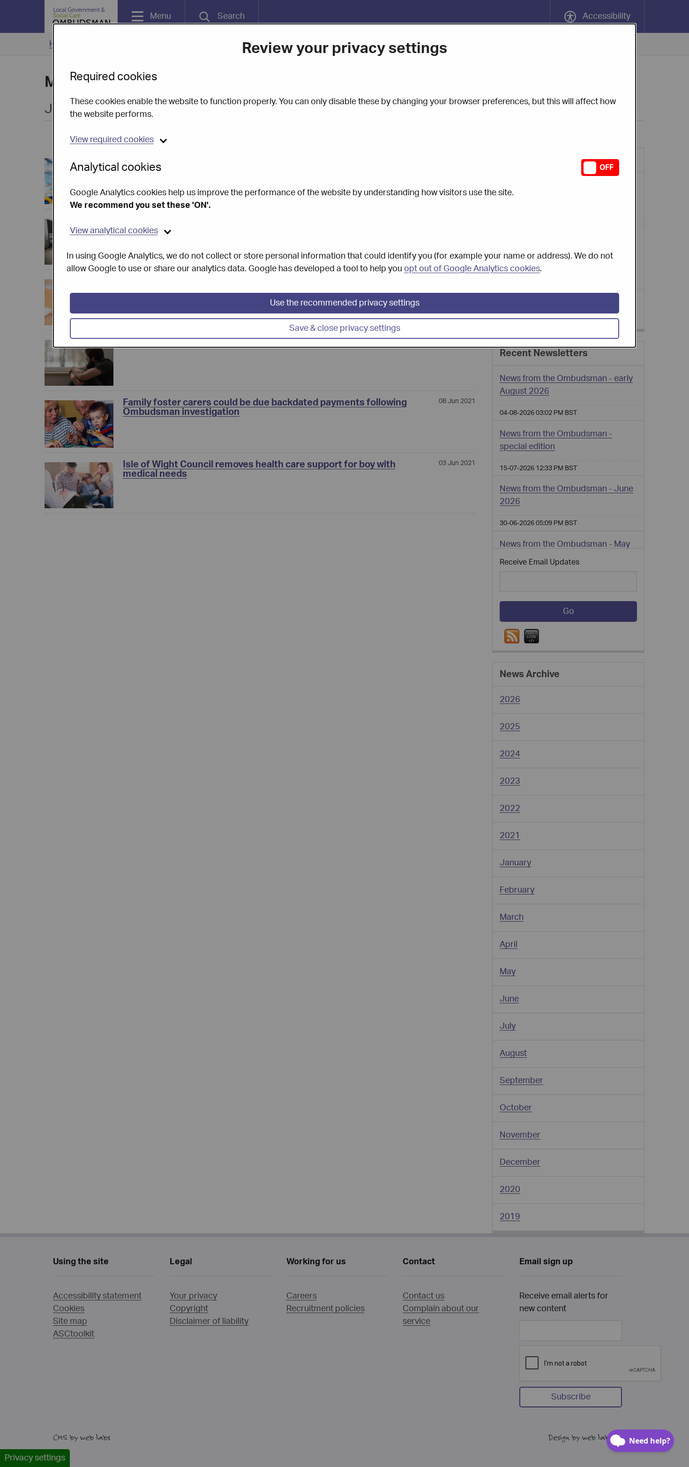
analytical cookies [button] (114, 231)
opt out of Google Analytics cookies (472, 269)
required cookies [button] (112, 140)
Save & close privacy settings (344, 328)
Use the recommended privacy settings (344, 303)
